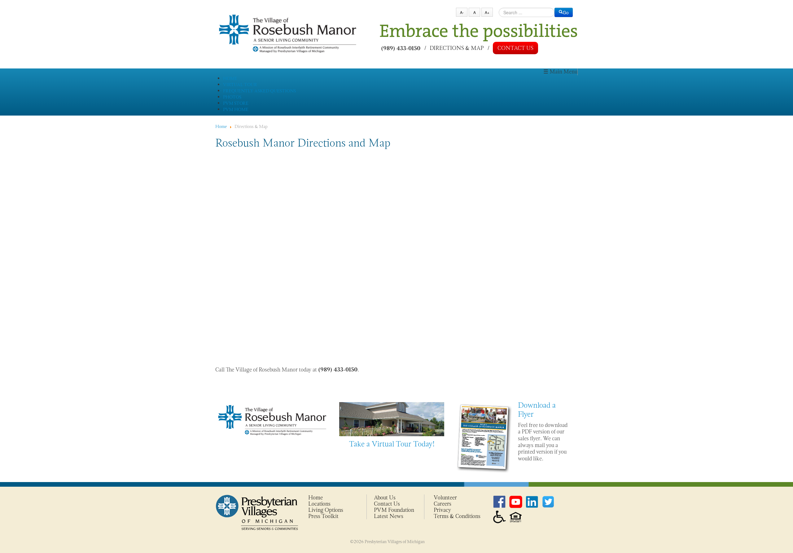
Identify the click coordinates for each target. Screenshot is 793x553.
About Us (385, 497)
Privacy (442, 510)
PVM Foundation (394, 510)
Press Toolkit (323, 516)
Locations (319, 504)
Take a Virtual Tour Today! (392, 444)
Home (315, 497)
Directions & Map (457, 47)
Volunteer (445, 497)
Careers (442, 504)
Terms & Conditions (457, 516)
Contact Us (515, 48)
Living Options (325, 510)
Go (566, 12)
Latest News (388, 516)
